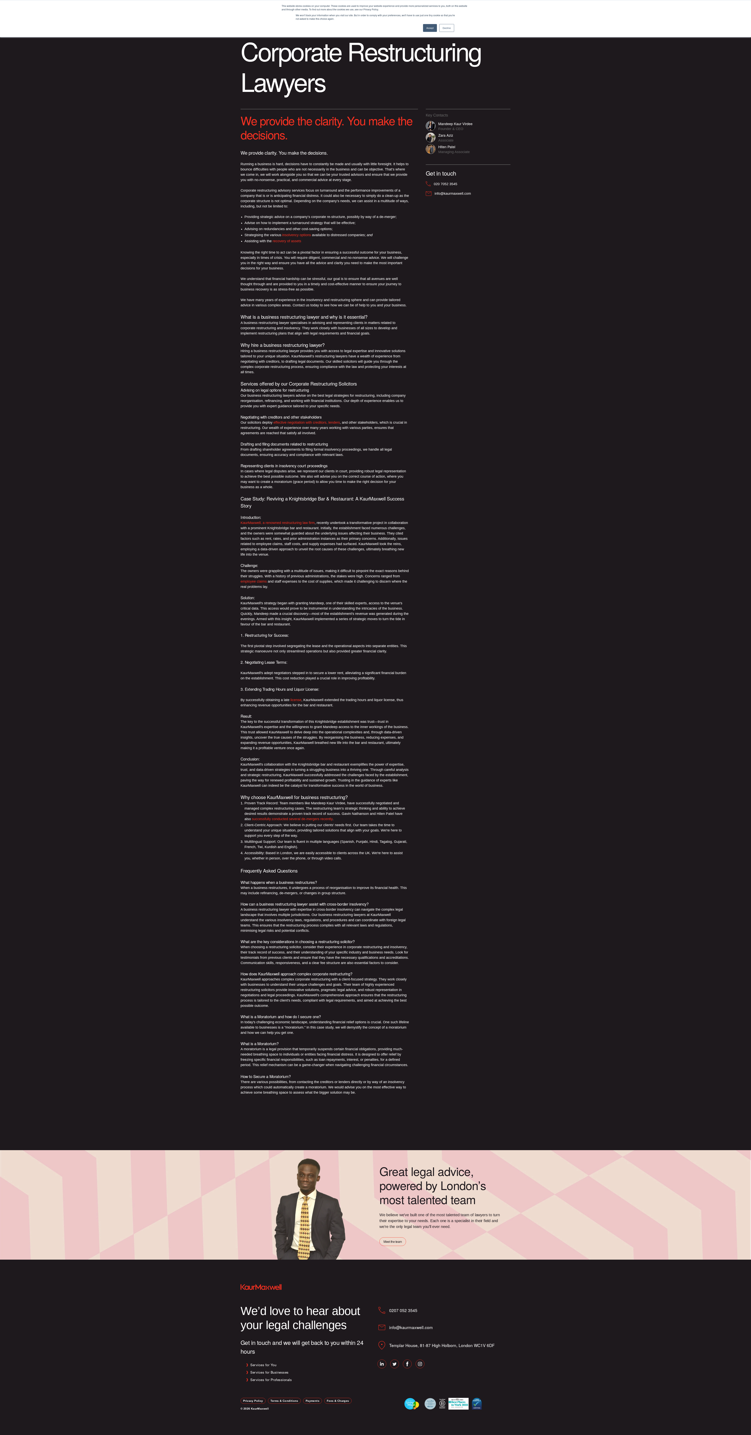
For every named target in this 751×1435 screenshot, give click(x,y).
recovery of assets (287, 241)
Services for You (263, 1364)
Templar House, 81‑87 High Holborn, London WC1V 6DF (442, 1345)
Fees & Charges (338, 1400)
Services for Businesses (269, 1372)
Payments (312, 1400)
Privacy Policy (253, 1400)
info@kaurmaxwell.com (411, 1327)
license (295, 700)
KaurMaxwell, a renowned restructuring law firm (278, 523)
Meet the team (393, 1241)
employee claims (254, 581)
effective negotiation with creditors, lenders (306, 422)
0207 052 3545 (403, 1310)
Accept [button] (430, 28)
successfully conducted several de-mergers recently (292, 819)
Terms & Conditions (284, 1400)
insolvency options (296, 235)
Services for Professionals (271, 1379)
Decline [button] (447, 28)
